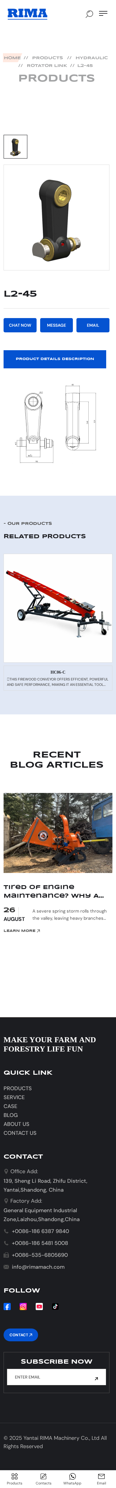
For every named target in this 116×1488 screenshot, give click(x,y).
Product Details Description (55, 359)
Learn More (20, 930)
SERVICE (14, 1097)
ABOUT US (16, 1124)
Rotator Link (47, 66)
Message (56, 325)
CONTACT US (20, 1133)
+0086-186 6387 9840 (40, 1231)
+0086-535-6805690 (40, 1255)
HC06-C (58, 672)
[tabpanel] (56, 217)
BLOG (11, 1115)
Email (93, 325)
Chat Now (20, 325)
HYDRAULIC (92, 58)
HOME (12, 58)
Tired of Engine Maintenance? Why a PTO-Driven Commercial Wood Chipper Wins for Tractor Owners (58, 892)
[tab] (15, 147)
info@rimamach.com (38, 1266)
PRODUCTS (47, 58)
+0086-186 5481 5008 (40, 1243)
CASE (10, 1106)
